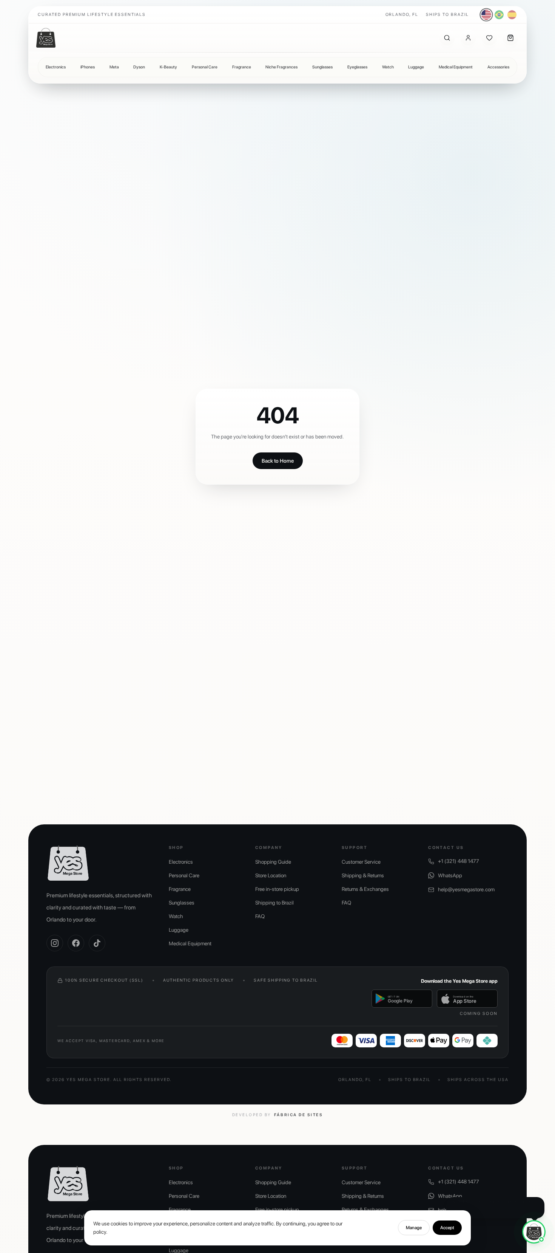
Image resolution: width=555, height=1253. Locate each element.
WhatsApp (450, 875)
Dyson (139, 67)
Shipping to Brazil (274, 903)
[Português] (499, 14)
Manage (414, 1227)
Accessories (498, 67)
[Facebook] (76, 943)
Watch (388, 67)
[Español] (512, 14)
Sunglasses (322, 67)
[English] (486, 15)
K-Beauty (168, 67)
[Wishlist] (489, 37)
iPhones (87, 67)
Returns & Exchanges (365, 889)
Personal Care (204, 67)
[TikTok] (97, 943)
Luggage (416, 67)
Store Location (270, 875)
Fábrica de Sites (298, 1114)
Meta (114, 67)
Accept (447, 1227)
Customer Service (361, 862)
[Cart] (510, 37)
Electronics (56, 67)
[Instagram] (54, 943)
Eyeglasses (357, 67)
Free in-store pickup (277, 889)
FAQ (260, 916)
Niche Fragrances (281, 67)
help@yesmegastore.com (466, 889)
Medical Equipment (456, 67)
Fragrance (241, 67)
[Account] (468, 37)
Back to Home (278, 461)
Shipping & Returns (363, 875)
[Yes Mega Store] (45, 38)
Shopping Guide (273, 862)
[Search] (447, 37)
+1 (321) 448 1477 (458, 861)
